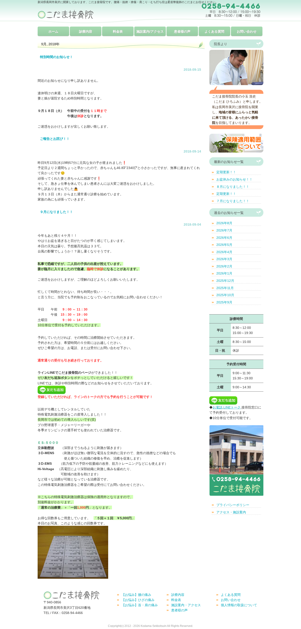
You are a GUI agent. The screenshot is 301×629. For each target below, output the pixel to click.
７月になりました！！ (232, 201)
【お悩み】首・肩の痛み (140, 605)
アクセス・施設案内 (231, 512)
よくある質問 (214, 31)
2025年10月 (225, 295)
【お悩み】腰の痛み (136, 595)
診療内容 (85, 31)
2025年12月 (225, 281)
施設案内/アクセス (150, 31)
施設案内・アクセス (186, 605)
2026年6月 (224, 238)
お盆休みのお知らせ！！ (234, 179)
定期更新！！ (226, 172)
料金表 (118, 31)
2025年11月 (225, 288)
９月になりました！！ (56, 212)
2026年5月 (224, 245)
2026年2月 (224, 266)
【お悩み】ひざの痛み (138, 600)
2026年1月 (224, 273)
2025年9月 (224, 302)
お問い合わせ (247, 31)
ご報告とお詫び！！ (55, 139)
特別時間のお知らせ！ (56, 57)
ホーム (53, 31)
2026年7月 (224, 230)
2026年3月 (224, 259)
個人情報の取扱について (239, 605)
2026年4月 (224, 252)
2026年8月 (224, 223)
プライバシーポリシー (232, 505)
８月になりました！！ (232, 187)
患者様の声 (182, 31)
